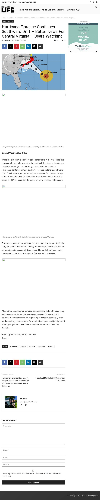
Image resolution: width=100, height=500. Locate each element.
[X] (10, 46)
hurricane (41, 346)
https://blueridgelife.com (28, 402)
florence (32, 346)
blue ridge (13, 346)
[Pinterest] (16, 46)
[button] (96, 7)
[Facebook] (90, 2)
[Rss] (96, 2)
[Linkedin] (28, 46)
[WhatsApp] (22, 46)
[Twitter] (93, 2)
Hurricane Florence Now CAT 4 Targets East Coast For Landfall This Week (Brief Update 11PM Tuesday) (15, 382)
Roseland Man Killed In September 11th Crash (50, 379)
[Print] (40, 46)
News (11, 18)
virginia (50, 346)
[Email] (34, 46)
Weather (10, 21)
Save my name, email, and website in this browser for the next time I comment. (32, 474)
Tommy (7, 40)
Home (4, 18)
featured (23, 346)
